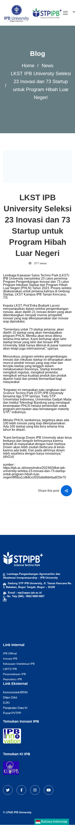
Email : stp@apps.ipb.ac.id (25, 592)
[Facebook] (21, 790)
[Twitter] (8, 790)
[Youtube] (48, 790)
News (47, 65)
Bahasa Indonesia (53, 821)
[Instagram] (35, 790)
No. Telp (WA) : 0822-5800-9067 (25, 596)
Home (28, 65)
